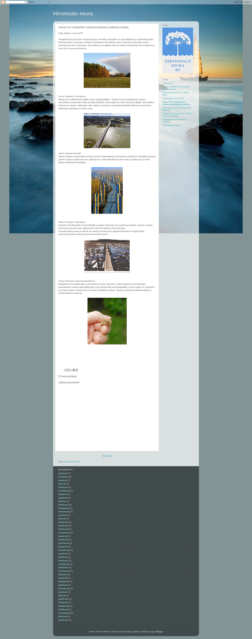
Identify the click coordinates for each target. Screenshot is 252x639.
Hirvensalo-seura (73, 13)
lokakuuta (62, 494)
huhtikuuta (63, 487)
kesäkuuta (63, 557)
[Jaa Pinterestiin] (76, 369)
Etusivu (107, 455)
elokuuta (62, 484)
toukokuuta (63, 477)
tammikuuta (63, 543)
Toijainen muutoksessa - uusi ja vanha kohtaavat (176, 115)
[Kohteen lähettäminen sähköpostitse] (65, 369)
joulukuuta (63, 547)
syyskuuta (62, 473)
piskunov (136, 632)
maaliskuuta (63, 508)
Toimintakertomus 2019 (173, 98)
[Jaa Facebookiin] (73, 369)
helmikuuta (63, 522)
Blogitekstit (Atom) (72, 462)
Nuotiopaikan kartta (171, 125)
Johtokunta (167, 83)
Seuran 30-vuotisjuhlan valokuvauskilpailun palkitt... (176, 103)
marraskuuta (64, 491)
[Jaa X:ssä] (71, 369)
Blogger (159, 632)
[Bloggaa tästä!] (68, 369)
